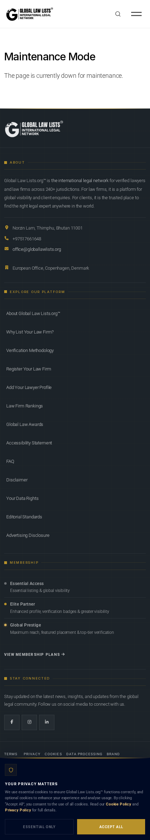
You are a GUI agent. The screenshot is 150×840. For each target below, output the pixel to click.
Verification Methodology (30, 350)
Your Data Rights (22, 498)
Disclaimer (16, 479)
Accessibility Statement (29, 442)
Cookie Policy (118, 804)
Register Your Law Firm (28, 369)
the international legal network (79, 180)
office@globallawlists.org (37, 249)
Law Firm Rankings (24, 405)
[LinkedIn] (46, 722)
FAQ (10, 461)
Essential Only (39, 827)
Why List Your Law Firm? (30, 332)
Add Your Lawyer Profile (29, 387)
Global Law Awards (24, 424)
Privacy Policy (18, 810)
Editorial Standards (24, 516)
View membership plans (32, 654)
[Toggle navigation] (136, 14)
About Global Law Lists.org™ (33, 313)
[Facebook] (12, 722)
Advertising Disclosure (27, 535)
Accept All (111, 827)
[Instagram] (29, 722)
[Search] (118, 14)
